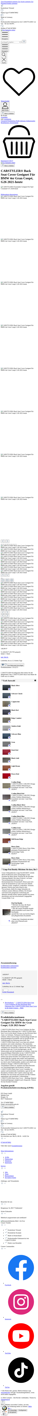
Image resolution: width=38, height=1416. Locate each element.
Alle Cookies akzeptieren (9, 1412)
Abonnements (13, 123)
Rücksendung (9, 1176)
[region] (19, 420)
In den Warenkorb (8, 992)
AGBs (7, 1157)
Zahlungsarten (30, 121)
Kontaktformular (17, 1146)
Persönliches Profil (13, 121)
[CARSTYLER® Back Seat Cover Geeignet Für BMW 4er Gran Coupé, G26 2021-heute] (19, 197)
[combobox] (10, 42)
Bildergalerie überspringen (9, 194)
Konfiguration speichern (8, 967)
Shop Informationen (7, 1151)
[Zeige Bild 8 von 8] (16, 544)
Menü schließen (9, 113)
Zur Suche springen (24, 2)
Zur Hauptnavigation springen (17, 2)
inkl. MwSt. (4, 657)
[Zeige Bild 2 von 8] (3, 544)
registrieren (7, 119)
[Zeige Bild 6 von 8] (12, 544)
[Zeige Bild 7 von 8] (14, 544)
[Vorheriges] (3, 541)
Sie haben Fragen (10, 1177)
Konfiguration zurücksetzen (10, 966)
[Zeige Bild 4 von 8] (8, 544)
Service (3, 1166)
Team (6, 1174)
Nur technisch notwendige (9, 1410)
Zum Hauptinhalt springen (9, 2)
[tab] (21, 1005)
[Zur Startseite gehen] (8, 30)
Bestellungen (5, 123)
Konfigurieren (22, 1410)
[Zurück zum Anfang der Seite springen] (3, 1402)
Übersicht (4, 121)
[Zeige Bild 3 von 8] (5, 544)
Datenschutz (9, 1159)
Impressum (8, 1162)
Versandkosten (5, 1392)
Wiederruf (8, 1161)
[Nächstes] (7, 541)
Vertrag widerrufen (7, 1149)
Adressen (23, 121)
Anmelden (4, 117)
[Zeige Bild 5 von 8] (10, 544)
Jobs (6, 1172)
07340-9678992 (6, 1142)
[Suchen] (21, 42)
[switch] (4, 1414)
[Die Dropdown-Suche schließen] (24, 41)
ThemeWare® (5, 1399)
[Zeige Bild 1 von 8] (1, 544)
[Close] (1, 578)
